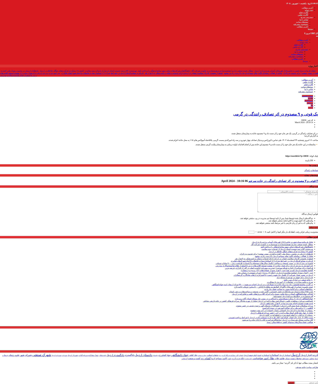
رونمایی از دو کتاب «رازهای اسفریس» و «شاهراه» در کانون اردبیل (286, 315)
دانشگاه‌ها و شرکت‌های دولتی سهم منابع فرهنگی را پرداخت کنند (164, 71)
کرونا (213, 358)
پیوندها (310, 29)
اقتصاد (259, 355)
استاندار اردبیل (285, 355)
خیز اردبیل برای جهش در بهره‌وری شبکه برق (295, 277)
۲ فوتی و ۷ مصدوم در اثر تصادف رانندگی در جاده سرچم (283, 181)
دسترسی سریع (307, 17)
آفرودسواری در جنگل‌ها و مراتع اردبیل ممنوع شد (293, 296)
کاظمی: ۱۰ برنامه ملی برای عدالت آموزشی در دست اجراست (287, 308)
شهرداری (64, 355)
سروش (310, 103)
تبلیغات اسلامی (212, 355)
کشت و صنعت (194, 358)
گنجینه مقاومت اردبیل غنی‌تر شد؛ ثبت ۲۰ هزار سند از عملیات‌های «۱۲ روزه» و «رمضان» (277, 270)
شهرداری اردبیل (56, 355)
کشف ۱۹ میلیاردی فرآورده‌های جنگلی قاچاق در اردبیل (62, 71)
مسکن (287, 359)
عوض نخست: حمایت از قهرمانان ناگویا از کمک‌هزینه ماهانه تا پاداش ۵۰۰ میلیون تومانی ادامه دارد (273, 287)
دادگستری (129, 355)
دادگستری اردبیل (115, 355)
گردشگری (184, 358)
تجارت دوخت (202, 355)
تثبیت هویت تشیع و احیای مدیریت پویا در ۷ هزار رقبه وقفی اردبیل (286, 303)
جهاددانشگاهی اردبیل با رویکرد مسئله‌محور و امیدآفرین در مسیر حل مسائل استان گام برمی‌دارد (274, 299)
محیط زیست (295, 358)
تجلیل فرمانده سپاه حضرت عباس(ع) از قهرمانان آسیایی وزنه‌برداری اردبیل (284, 71)
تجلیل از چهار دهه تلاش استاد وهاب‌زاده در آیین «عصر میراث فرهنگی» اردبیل (281, 313)
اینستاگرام (309, 101)
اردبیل (295, 355)
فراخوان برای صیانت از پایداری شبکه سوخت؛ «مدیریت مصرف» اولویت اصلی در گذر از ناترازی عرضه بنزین (269, 268)
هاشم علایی (279, 358)
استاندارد (274, 355)
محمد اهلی (305, 359)
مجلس (311, 359)
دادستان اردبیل (143, 355)
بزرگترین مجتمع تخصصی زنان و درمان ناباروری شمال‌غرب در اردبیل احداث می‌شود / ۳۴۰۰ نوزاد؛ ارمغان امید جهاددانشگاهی (262, 285)
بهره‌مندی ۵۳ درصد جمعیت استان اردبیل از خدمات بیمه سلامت (111, 71)
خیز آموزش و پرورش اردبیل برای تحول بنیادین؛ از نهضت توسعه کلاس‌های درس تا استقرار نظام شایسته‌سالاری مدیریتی (264, 266)
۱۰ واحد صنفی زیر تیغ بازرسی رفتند (298, 280)
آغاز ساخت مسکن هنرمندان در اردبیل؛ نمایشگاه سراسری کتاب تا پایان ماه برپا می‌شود (277, 320)
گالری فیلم (303, 12)
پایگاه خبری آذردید (238, 359)
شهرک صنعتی (41, 355)
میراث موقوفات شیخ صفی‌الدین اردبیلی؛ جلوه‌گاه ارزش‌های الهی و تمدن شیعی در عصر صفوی (274, 306)
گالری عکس (303, 15)
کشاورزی (206, 358)
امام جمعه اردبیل (250, 355)
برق (220, 355)
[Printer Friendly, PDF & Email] (4, 153)
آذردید (315, 355)
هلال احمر (268, 358)
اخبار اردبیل (306, 355)
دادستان (155, 355)
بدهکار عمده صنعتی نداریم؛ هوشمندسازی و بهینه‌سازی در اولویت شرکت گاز (222, 71)
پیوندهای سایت (302, 22)
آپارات (310, 108)
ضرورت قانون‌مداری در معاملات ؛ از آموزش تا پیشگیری (290, 282)
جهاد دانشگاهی (179, 355)
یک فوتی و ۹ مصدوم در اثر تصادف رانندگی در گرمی (275, 114)
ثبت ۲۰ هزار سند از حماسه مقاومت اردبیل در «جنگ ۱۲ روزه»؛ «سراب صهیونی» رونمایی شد (275, 273)
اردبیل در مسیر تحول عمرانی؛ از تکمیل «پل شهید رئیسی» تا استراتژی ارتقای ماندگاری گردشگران (273, 275)
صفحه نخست (307, 96)
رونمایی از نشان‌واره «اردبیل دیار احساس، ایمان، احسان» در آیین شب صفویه (281, 310)
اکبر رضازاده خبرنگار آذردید (230, 355)
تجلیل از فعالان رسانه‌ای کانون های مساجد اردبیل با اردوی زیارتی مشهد (253, 73)
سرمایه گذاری (83, 355)
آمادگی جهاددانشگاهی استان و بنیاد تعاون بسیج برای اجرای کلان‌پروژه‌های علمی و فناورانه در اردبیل (272, 294)
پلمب (229, 359)
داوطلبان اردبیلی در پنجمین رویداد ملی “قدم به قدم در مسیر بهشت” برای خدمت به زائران (276, 254)
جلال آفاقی (193, 355)
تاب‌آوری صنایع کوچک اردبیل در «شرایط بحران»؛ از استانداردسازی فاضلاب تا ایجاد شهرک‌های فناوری (102, 73)
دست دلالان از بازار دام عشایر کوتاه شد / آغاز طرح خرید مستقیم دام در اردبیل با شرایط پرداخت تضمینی (270, 318)
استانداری (265, 355)
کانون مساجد (221, 358)
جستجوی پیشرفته (300, 24)
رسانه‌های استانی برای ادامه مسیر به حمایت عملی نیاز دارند (288, 289)
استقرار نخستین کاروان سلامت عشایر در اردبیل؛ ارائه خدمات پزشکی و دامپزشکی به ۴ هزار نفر (184, 73)
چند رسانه (309, 10)
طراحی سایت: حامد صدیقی (306, 367)
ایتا (312, 105)
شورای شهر (26, 355)
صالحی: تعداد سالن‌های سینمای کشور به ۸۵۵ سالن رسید (290, 322)
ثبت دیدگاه (313, 227)
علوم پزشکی (14, 355)
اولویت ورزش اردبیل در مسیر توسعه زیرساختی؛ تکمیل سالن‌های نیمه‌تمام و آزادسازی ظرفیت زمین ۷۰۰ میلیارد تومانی (264, 263)
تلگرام (310, 98)
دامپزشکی (102, 355)
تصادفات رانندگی (311, 170)
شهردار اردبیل (73, 355)
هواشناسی (257, 358)
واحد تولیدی (248, 358)
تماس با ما (303, 19)
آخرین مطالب (307, 8)
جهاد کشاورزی (164, 355)
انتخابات (241, 355)
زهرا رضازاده (93, 355)
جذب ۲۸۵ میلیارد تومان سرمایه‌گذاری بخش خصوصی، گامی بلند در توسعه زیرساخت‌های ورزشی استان (271, 292)
